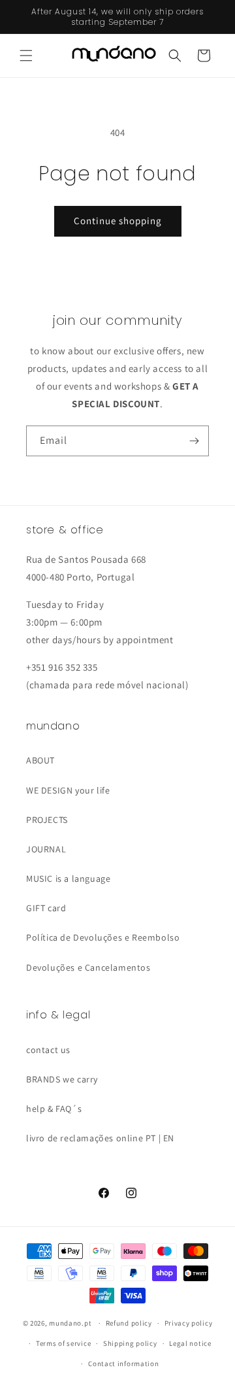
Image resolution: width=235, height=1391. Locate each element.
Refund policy (129, 1323)
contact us (48, 1050)
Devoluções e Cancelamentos (88, 967)
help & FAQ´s (54, 1108)
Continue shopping (118, 220)
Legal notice (190, 1343)
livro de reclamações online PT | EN (100, 1138)
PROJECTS (47, 820)
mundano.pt (70, 1323)
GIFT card (46, 908)
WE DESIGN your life (68, 790)
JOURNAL (46, 849)
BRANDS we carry (62, 1079)
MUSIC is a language (68, 878)
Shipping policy (130, 1343)
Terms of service (63, 1343)
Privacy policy (188, 1323)
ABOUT (40, 760)
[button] (26, 55)
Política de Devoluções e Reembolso (103, 937)
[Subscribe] (194, 441)
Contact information (123, 1363)
